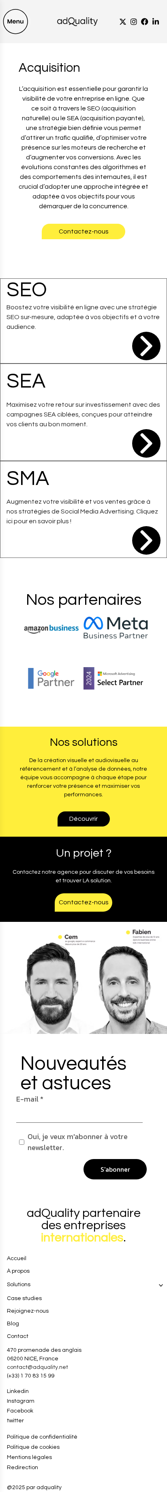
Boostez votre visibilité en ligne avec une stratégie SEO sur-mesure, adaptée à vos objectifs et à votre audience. (83, 317)
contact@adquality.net (37, 1367)
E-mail (29, 1098)
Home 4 (12, 1203)
